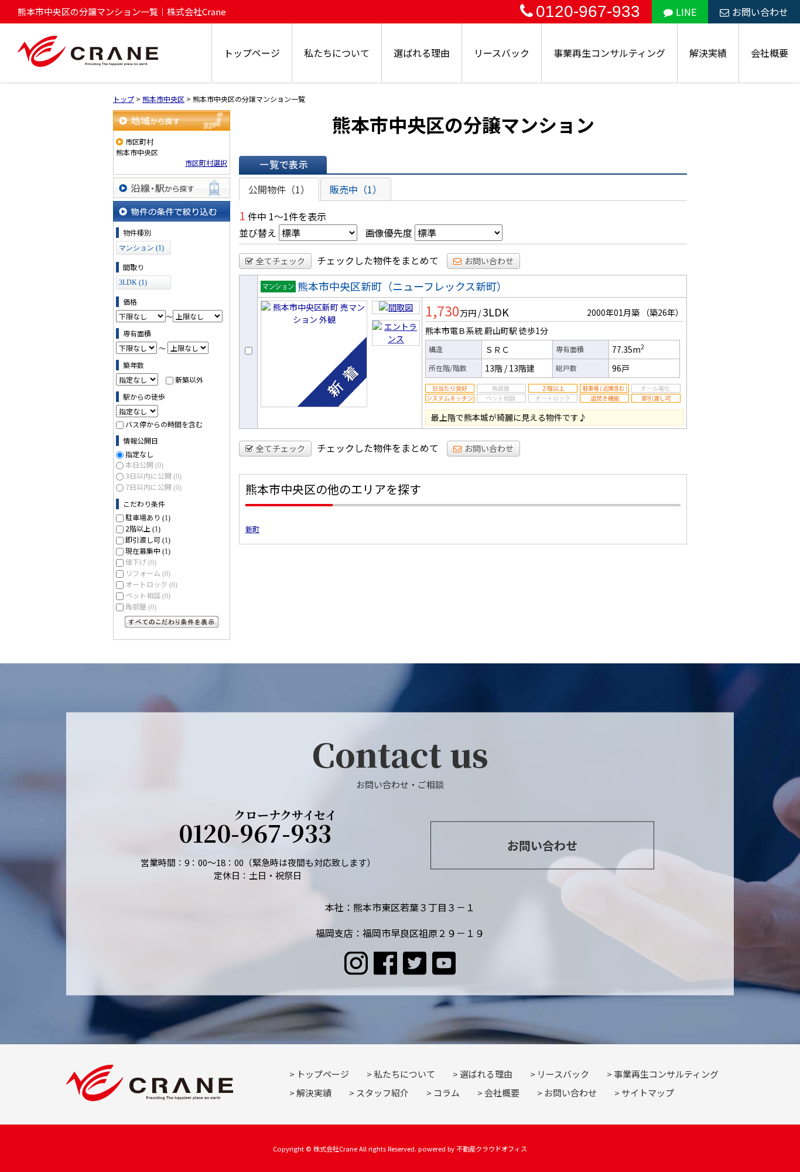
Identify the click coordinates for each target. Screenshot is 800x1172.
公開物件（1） (279, 189)
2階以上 (142, 528)
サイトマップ (647, 1092)
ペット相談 (147, 595)
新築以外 (189, 379)
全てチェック (280, 261)
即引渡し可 (147, 539)
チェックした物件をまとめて (378, 260)
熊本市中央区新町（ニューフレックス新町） (402, 286)
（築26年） (662, 312)
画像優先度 (388, 233)
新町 (252, 529)
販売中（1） (356, 189)
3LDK (496, 311)
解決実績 (708, 53)
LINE (686, 12)
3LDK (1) (133, 282)
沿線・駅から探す (171, 188)
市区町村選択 (206, 163)
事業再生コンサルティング (609, 53)
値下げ (140, 562)
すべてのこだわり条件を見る (171, 622)
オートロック (151, 584)
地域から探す (171, 120)
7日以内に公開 (153, 487)
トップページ (252, 53)
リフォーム (147, 573)
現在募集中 (147, 551)
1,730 (442, 311)
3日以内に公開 (153, 476)
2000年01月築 (613, 312)
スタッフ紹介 (382, 1092)
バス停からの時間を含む (164, 424)
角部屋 (140, 606)
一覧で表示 (283, 164)
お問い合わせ (760, 12)
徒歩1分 (533, 330)
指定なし (139, 454)
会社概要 (769, 53)
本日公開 (144, 464)
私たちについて (337, 53)
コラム (446, 1092)
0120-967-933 (588, 11)
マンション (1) (141, 248)
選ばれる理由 (422, 53)
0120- (258, 829)
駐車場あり (147, 517)
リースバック (501, 53)
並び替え (257, 233)
